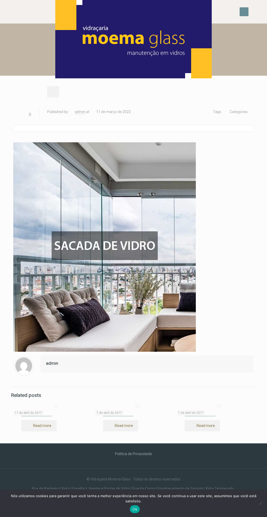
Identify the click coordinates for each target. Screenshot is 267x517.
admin (80, 112)
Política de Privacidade (133, 454)
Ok (134, 509)
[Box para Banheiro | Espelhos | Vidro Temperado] (133, 41)
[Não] (260, 503)
